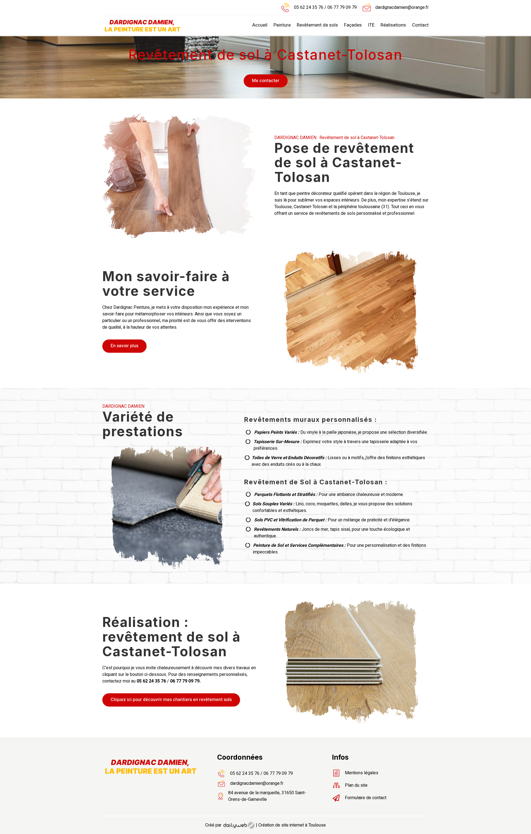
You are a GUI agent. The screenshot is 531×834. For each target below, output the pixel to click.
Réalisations (393, 25)
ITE (371, 25)
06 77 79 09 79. (185, 681)
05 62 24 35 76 (308, 7)
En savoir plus (124, 346)
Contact (420, 25)
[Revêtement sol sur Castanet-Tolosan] (351, 371)
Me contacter (265, 80)
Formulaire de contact (365, 797)
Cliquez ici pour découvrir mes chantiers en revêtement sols (171, 699)
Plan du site (356, 785)
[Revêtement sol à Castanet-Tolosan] (179, 236)
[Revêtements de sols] (351, 721)
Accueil (259, 25)
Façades (353, 25)
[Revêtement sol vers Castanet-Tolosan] (167, 567)
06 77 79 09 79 (341, 7)
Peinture (282, 25)
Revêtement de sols (317, 25)
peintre (303, 193)
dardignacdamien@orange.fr (402, 7)
